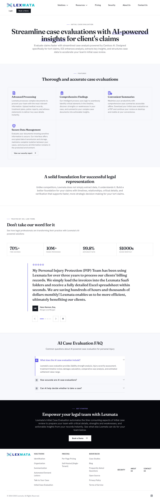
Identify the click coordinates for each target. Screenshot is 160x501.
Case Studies (94, 458)
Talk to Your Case (41, 480)
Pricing (98, 5)
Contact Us (142, 5)
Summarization (40, 468)
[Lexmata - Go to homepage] (21, 5)
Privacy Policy (95, 480)
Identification (39, 458)
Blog (91, 463)
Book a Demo (24, 11)
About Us (126, 5)
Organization (39, 463)
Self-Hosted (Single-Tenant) (70, 464)
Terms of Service (96, 485)
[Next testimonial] (55, 319)
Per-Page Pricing (69, 458)
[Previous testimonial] (35, 319)
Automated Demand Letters (42, 474)
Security (112, 5)
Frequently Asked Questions (96, 469)
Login (11, 11)
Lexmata (20, 496)
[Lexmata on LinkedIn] (151, 495)
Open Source (94, 475)
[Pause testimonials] (63, 319)
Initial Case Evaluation (43, 485)
